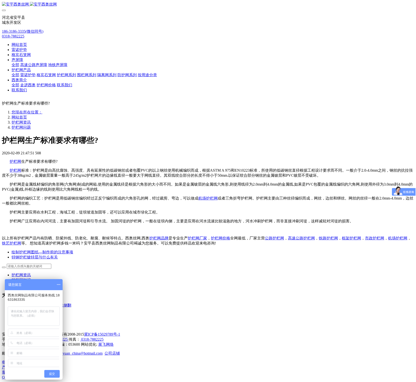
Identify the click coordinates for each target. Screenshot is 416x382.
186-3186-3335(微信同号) (22, 31)
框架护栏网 (351, 238)
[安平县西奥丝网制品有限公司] (208, 4)
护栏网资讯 (21, 122)
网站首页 (19, 45)
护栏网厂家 (197, 238)
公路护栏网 (274, 238)
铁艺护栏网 (11, 243)
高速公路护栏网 (301, 238)
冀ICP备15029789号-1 (102, 334)
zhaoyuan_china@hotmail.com (79, 353)
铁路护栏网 (328, 238)
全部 (15, 65)
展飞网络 (106, 344)
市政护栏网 (374, 238)
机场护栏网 (208, 198)
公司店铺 (112, 353)
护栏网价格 (220, 238)
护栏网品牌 (159, 238)
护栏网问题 (21, 127)
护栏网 (15, 161)
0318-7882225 (13, 36)
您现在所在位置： (27, 112)
